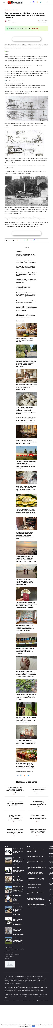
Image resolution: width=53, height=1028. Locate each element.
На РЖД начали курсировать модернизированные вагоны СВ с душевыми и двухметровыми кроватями (18, 899)
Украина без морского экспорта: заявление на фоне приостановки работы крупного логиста (25, 315)
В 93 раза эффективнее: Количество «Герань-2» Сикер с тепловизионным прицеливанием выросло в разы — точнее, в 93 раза (26, 308)
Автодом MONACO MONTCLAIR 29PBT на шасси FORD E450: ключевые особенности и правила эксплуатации (18, 910)
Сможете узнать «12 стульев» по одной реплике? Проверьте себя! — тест (38, 804)
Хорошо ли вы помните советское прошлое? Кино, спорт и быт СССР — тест (15, 803)
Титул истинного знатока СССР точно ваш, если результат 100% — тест (38, 831)
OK (33, 1026)
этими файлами (27, 1026)
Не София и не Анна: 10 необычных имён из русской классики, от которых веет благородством (25, 582)
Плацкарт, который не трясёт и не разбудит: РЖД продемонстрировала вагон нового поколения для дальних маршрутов (26, 465)
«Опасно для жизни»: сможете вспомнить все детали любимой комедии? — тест (15, 790)
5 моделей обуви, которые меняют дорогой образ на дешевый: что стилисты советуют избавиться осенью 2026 (25, 535)
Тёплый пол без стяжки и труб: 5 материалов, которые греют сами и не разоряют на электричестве (26, 387)
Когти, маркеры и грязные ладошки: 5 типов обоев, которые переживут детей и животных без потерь (25, 628)
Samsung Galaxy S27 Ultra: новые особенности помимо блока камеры (26, 261)
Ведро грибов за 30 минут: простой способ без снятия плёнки (24, 340)
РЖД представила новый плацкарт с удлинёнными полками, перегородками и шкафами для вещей (18, 931)
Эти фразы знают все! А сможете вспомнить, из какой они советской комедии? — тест (36, 906)
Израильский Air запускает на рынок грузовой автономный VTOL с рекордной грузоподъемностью (18, 861)
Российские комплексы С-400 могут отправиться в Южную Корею (26, 301)
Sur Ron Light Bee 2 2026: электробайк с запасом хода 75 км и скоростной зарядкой (18, 851)
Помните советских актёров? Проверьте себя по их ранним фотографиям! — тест (15, 818)
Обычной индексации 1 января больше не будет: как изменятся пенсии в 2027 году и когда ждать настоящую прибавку (26, 605)
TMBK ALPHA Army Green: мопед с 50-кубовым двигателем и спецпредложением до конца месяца (18, 921)
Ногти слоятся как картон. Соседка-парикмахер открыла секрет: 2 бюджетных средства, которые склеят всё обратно (26, 674)
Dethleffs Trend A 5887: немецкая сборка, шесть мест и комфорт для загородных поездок (18, 940)
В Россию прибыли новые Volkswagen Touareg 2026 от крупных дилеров (24, 288)
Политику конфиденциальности (16, 981)
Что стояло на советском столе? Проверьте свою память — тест (38, 789)
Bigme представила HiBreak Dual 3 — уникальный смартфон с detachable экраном (26, 274)
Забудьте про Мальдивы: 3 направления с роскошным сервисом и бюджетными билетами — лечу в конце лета (26, 559)
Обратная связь (9, 947)
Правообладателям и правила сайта (14, 949)
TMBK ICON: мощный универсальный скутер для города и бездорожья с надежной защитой (18, 870)
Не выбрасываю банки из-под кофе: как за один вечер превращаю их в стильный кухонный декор (25, 651)
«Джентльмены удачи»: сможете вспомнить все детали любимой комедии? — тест (38, 818)
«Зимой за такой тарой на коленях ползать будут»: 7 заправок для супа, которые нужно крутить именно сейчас (25, 766)
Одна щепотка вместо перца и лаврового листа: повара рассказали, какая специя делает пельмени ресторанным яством (26, 410)
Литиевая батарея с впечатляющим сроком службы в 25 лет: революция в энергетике (26, 281)
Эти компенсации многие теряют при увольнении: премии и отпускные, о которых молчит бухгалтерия (26, 743)
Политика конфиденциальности (13, 952)
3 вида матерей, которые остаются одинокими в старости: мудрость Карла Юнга (26, 442)
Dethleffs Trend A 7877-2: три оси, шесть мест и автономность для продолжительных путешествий (18, 880)
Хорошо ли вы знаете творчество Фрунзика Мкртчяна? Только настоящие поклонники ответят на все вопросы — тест (36, 898)
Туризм (7, 958)
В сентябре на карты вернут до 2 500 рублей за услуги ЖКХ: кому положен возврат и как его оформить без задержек (26, 488)
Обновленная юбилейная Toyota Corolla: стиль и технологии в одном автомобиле (26, 256)
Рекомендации (9, 951)
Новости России (9, 956)
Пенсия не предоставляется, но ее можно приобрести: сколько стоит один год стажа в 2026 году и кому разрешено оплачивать (26, 363)
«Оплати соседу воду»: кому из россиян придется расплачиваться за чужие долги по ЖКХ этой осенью (26, 720)
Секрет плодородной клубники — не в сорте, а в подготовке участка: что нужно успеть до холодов (26, 697)
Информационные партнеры (12, 954)
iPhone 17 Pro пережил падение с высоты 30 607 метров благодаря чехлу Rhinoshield (25, 268)
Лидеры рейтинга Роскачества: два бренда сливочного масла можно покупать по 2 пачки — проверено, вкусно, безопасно (26, 420)
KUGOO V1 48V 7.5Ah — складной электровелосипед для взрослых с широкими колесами (18, 889)
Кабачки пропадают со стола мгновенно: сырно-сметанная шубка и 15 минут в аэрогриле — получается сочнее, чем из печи (26, 511)
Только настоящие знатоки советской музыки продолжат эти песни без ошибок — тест (14, 831)
